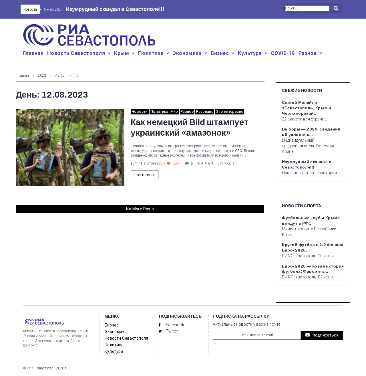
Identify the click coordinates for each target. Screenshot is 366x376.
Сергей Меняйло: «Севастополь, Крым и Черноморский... (306, 108)
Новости (140, 111)
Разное (187, 111)
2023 (42, 76)
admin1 (136, 163)
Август (60, 76)
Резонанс (204, 111)
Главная (22, 76)
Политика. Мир (164, 111)
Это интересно (229, 111)
